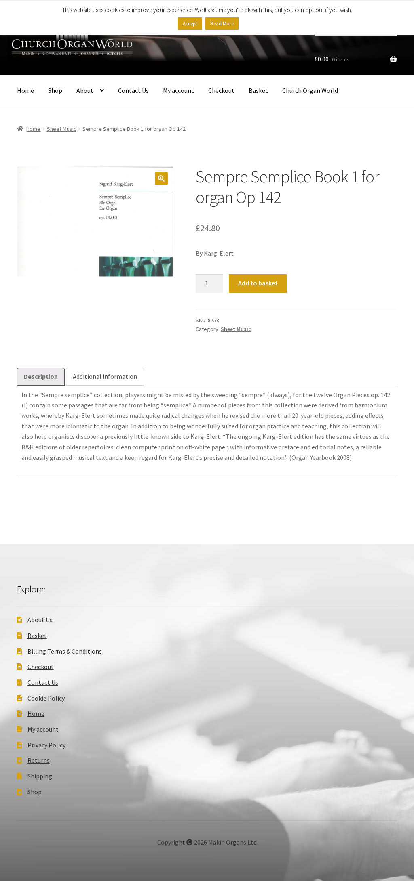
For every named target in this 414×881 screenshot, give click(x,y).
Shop (55, 90)
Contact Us (133, 90)
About (84, 90)
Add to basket (258, 283)
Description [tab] (41, 376)
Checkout (221, 90)
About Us (40, 620)
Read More (222, 23)
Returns (38, 760)
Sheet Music (61, 128)
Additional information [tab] (105, 376)
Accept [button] (190, 23)
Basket (258, 90)
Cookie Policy (46, 698)
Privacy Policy (46, 745)
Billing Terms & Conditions (64, 651)
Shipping (39, 776)
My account (178, 90)
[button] (161, 178)
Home (25, 90)
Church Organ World (310, 90)
